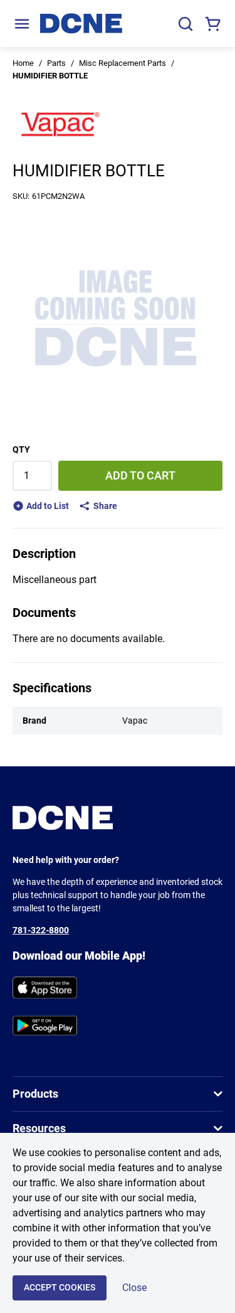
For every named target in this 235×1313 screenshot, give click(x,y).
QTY (21, 449)
